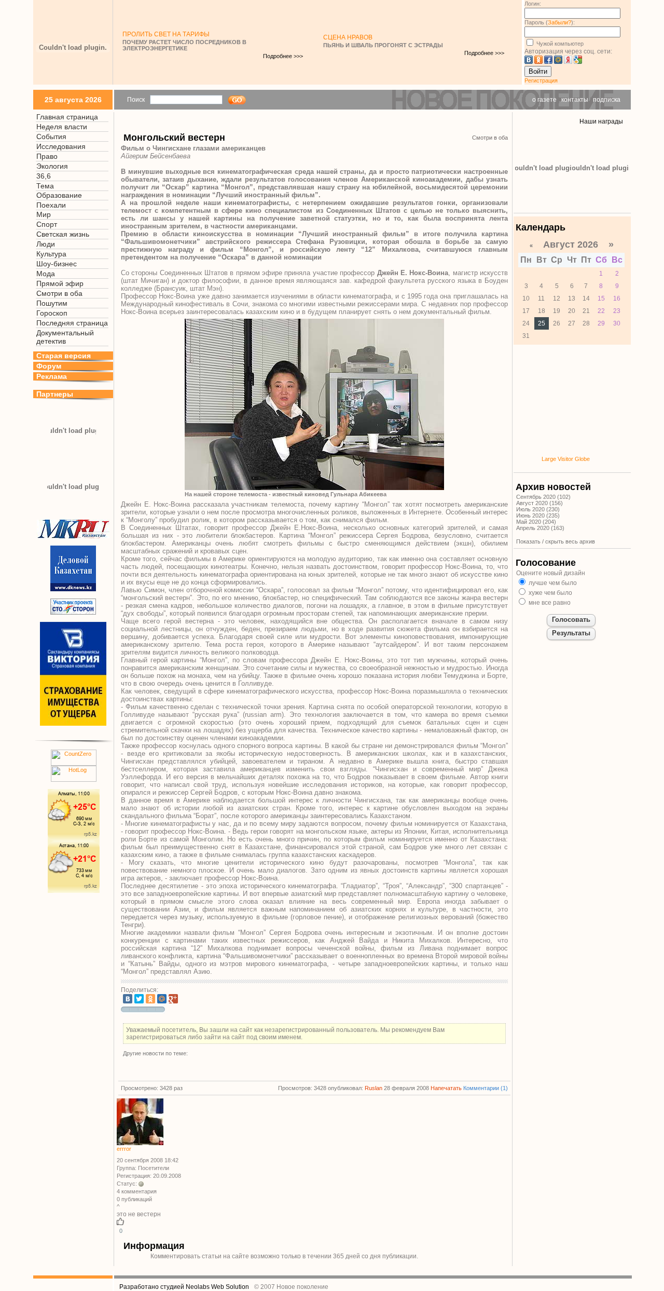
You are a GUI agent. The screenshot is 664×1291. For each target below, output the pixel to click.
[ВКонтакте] (127, 998)
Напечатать (446, 1088)
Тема (45, 186)
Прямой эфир (60, 283)
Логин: (532, 4)
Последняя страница (72, 323)
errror (124, 1149)
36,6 (43, 176)
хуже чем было (549, 592)
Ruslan (373, 1088)
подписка (606, 99)
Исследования (61, 146)
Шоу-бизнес (56, 264)
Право (47, 156)
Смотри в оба (59, 293)
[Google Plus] (173, 998)
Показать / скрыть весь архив (555, 541)
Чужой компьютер (559, 43)
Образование (59, 195)
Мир (43, 214)
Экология (52, 166)
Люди (45, 244)
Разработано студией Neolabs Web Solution (184, 1286)
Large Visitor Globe (566, 459)
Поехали (51, 205)
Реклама (51, 376)
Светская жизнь (62, 234)
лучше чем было (552, 583)
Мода (45, 273)
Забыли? (559, 22)
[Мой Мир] (162, 998)
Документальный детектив (65, 337)
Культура (51, 254)
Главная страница (67, 117)
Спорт (46, 224)
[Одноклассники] (150, 998)
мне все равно (549, 602)
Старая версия (63, 355)
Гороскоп (51, 313)
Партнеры (54, 394)
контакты (574, 99)
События (51, 136)
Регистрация (541, 80)
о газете (544, 99)
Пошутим (51, 303)
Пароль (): (549, 22)
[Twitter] (139, 998)
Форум (48, 366)
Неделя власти (61, 127)
